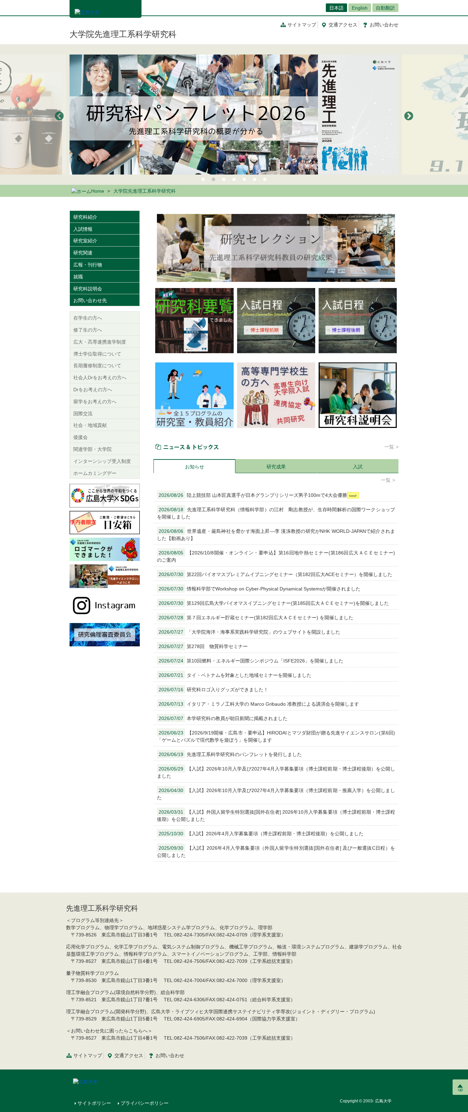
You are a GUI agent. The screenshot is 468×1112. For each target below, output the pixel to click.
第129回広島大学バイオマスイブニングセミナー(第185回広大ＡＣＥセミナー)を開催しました (274, 603)
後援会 (80, 437)
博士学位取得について (97, 354)
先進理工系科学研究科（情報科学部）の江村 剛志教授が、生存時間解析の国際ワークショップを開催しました (276, 513)
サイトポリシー (94, 1103)
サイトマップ (301, 24)
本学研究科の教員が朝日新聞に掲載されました (223, 718)
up (460, 1089)
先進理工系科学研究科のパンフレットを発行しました (230, 754)
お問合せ (384, 24)
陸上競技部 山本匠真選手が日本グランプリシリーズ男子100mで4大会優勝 (253, 495)
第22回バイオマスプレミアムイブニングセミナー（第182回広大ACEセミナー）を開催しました (275, 574)
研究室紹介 (85, 240)
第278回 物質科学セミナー (203, 646)
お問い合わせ (170, 1055)
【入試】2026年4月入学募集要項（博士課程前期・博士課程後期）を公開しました (261, 833)
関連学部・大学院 (92, 449)
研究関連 (83, 252)
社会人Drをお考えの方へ (99, 377)
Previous (59, 116)
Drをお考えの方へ (92, 389)
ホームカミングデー (94, 473)
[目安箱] (105, 522)
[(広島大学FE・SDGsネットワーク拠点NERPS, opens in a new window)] (105, 495)
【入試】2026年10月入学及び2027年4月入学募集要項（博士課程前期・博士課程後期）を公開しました (276, 772)
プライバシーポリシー (145, 1103)
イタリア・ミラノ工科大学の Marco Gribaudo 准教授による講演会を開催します (259, 704)
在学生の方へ (87, 318)
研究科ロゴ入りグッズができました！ (213, 689)
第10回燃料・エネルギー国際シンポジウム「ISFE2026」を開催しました (251, 660)
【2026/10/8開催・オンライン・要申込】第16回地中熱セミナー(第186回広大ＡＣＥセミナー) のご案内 (276, 556)
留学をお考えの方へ (94, 401)
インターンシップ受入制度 (102, 461)
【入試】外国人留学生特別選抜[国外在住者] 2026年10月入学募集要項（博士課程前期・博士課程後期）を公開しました (276, 815)
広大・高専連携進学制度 (99, 342)
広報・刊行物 (87, 264)
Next (409, 116)
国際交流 (83, 413)
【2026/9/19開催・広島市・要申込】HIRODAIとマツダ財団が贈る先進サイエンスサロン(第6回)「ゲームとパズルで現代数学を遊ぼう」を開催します (276, 736)
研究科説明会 (87, 288)
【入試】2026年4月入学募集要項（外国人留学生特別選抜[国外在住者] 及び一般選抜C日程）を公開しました (276, 851)
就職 (78, 276)
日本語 (336, 8)
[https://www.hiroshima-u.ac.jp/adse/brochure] (234, 115)
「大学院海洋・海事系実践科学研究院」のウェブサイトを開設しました (249, 632)
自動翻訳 (385, 8)
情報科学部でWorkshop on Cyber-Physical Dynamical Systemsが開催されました (259, 588)
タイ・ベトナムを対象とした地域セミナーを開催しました (235, 675)
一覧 (389, 447)
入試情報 (83, 229)
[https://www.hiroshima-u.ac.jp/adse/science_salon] (105, 575)
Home (97, 191)
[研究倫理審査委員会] (105, 634)
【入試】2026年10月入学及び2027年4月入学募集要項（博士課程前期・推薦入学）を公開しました (276, 794)
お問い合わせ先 (90, 300)
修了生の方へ (87, 330)
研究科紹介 (85, 217)
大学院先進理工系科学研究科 (123, 34)
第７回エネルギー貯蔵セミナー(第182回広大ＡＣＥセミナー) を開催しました (256, 617)
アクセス (343, 24)
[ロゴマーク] (105, 549)
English (360, 8)
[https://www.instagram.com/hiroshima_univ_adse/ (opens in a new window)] (105, 605)
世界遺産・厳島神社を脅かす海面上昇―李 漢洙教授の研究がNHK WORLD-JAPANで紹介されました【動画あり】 (276, 534)
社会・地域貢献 (90, 425)
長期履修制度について (97, 365)
